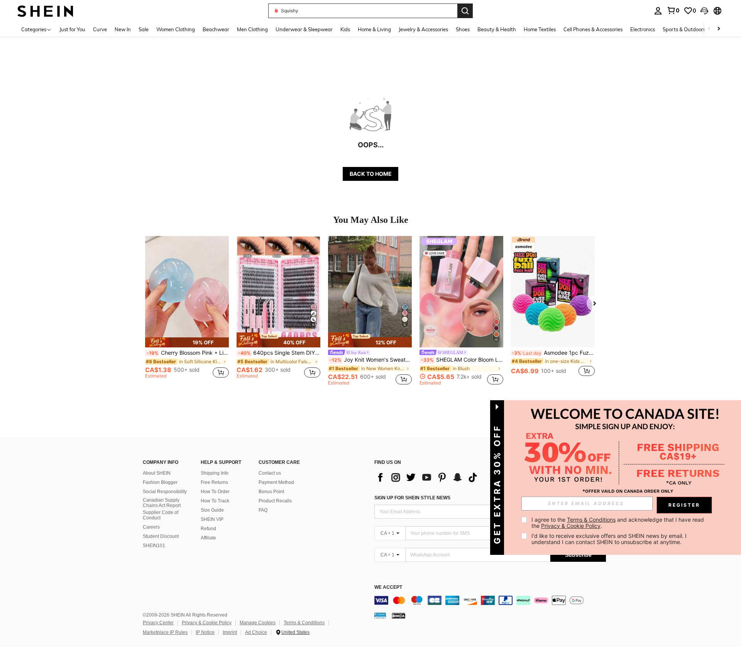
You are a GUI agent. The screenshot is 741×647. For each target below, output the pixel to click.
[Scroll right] (718, 29)
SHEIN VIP (212, 519)
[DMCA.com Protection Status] (398, 615)
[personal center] (658, 10)
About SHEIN (157, 473)
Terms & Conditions (304, 622)
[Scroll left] (709, 29)
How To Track (215, 501)
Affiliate (208, 538)
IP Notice (205, 632)
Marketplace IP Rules (165, 632)
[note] (187, 342)
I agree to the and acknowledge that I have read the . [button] (618, 522)
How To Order (215, 491)
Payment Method (276, 482)
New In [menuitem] (123, 29)
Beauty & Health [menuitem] (496, 29)
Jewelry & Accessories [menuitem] (423, 29)
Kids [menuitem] (345, 29)
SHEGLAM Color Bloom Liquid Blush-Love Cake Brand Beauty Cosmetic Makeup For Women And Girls (462, 360)
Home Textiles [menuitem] (540, 29)
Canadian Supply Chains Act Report (162, 502)
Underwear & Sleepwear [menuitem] (304, 29)
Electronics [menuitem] (642, 29)
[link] (673, 10)
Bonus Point (271, 491)
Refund (208, 528)
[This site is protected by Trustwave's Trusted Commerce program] (380, 615)
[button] (704, 10)
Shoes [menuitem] (463, 29)
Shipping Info (214, 473)
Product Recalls (275, 501)
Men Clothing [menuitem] (252, 29)
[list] (428, 477)
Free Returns (214, 482)
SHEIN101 (154, 545)
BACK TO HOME (371, 173)
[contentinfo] (490, 600)
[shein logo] (45, 10)
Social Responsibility (165, 491)
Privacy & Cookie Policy (207, 622)
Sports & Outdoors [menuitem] (684, 29)
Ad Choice (256, 632)
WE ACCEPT (388, 587)
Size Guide (212, 510)
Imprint (230, 632)
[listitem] (187, 310)
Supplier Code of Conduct (160, 515)
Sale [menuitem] (144, 29)
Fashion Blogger (160, 482)
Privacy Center (158, 622)
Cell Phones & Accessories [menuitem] (593, 29)
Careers (151, 527)
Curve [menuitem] (100, 29)
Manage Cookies (258, 622)
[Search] (465, 10)
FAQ (263, 510)
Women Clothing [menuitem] (175, 29)
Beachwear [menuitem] (216, 29)
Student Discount (161, 536)
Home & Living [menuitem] (374, 29)
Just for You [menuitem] (72, 29)
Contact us (270, 473)
